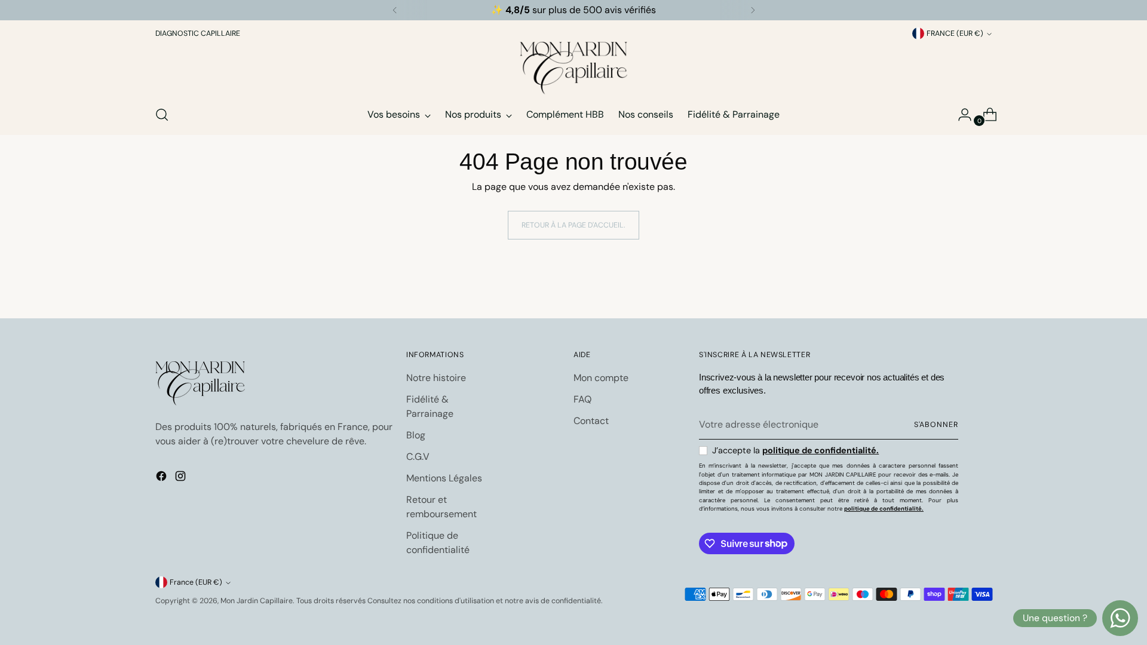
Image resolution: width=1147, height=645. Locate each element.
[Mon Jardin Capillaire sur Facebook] (162, 478)
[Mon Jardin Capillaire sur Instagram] (181, 478)
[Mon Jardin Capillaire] (573, 68)
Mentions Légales (444, 478)
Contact (591, 420)
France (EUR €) (955, 33)
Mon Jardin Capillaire (256, 601)
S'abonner (936, 424)
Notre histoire (436, 377)
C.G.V (418, 456)
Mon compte (601, 377)
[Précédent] (395, 10)
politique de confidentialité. (820, 450)
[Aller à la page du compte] (960, 115)
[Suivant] (753, 10)
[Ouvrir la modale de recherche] (162, 115)
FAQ (582, 399)
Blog (415, 435)
